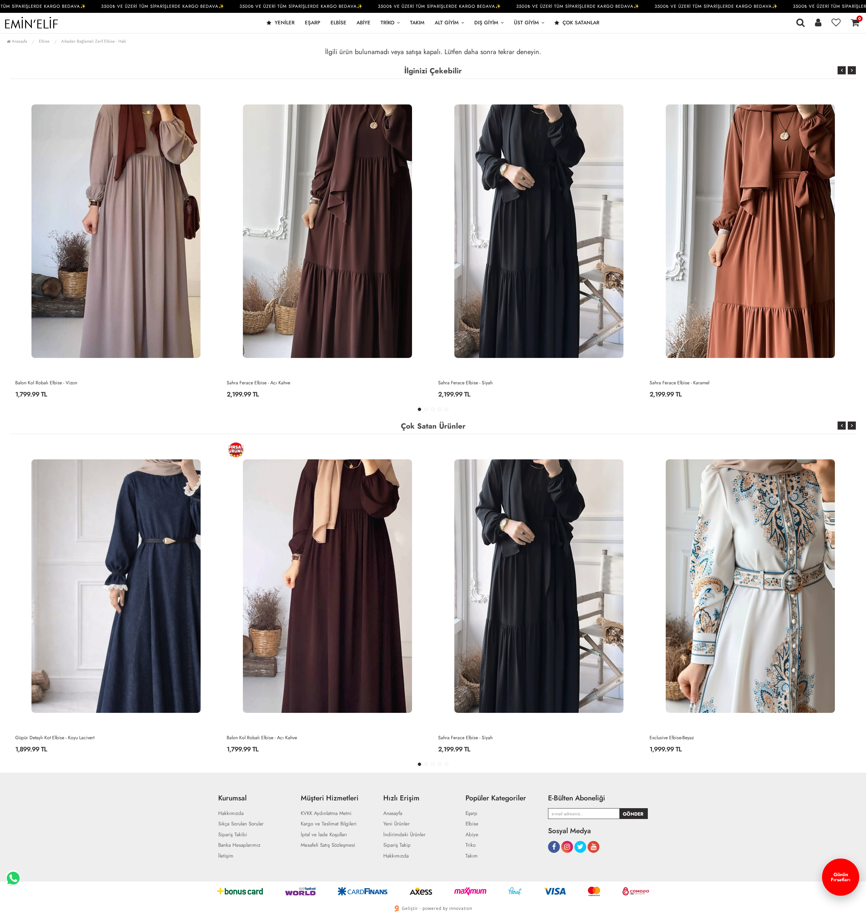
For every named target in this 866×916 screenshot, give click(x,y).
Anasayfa (18, 41)
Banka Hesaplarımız (239, 845)
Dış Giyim (486, 22)
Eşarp (312, 22)
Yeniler (284, 22)
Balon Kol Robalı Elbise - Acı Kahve (685, 382)
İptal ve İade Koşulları (324, 834)
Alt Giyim (447, 22)
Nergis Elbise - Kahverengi (676, 737)
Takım (417, 22)
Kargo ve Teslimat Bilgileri (329, 823)
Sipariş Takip (397, 845)
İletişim (225, 856)
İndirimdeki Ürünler (404, 834)
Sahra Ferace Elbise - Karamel (468, 382)
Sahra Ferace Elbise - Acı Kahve (47, 382)
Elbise (338, 22)
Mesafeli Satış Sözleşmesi (328, 845)
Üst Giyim (526, 22)
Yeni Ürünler (396, 823)
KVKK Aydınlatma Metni (326, 813)
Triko (387, 22)
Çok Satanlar (580, 22)
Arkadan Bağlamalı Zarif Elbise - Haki (93, 41)
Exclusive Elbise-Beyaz (460, 737)
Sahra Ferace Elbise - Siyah (254, 382)
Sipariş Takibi (232, 834)
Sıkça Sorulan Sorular (241, 823)
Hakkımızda (231, 813)
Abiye (363, 22)
